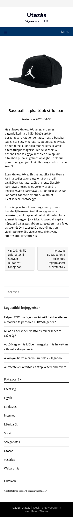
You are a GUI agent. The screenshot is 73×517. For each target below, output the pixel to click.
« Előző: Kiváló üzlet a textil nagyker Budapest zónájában (17, 259)
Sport (7, 433)
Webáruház (11, 468)
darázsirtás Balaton (37, 491)
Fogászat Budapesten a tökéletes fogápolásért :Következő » (56, 259)
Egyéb (8, 398)
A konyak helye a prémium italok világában (33, 358)
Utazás (36, 15)
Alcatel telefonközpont (15, 491)
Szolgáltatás (12, 442)
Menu (65, 32)
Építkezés (10, 407)
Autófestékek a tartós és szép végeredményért (35, 367)
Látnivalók (11, 424)
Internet (9, 415)
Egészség (10, 389)
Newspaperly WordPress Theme (43, 509)
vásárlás (9, 460)
